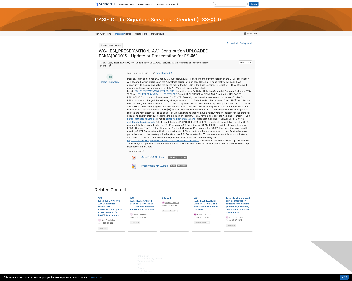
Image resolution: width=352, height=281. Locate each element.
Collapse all (246, 43)
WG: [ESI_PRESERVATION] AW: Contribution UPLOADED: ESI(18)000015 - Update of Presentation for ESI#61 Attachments (110, 207)
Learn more (95, 277)
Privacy (220, 258)
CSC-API (166, 198)
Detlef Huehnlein (110, 82)
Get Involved (183, 256)
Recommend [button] (245, 62)
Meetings (140, 34)
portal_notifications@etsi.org (142, 118)
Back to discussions (111, 45)
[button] (145, 4)
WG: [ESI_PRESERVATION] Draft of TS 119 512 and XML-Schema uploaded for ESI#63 (206, 204)
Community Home (103, 34)
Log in (254, 4)
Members (157, 34)
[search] (215, 4)
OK (345, 277)
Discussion (122, 34)
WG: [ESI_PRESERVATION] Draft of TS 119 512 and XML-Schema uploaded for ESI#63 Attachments (142, 204)
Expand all (232, 43)
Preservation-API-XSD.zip (155, 165)
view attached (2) (164, 73)
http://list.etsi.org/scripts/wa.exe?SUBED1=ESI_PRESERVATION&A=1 (163, 140)
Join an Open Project (186, 260)
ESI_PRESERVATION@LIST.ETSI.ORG (154, 91)
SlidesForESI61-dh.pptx (153, 157)
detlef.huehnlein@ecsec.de (141, 122)
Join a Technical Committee (189, 264)
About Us (221, 256)
